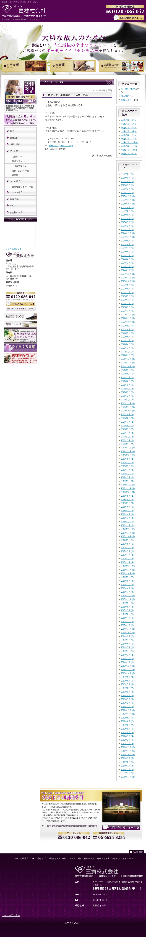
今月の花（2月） (129, 135)
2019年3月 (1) (127, 473)
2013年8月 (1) (127, 681)
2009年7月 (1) (127, 773)
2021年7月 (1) (127, 377)
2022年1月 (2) (127, 355)
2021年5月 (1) (127, 385)
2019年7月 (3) (127, 462)
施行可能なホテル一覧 (22, 186)
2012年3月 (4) (127, 736)
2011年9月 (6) (127, 758)
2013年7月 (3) (127, 684)
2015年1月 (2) (127, 625)
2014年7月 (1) (127, 640)
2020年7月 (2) (127, 422)
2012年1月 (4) (127, 743)
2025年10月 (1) (128, 204)
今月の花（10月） (129, 150)
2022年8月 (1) (127, 329)
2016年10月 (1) (128, 573)
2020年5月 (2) (127, 429)
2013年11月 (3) (128, 669)
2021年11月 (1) (128, 362)
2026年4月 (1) (127, 181)
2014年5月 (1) (127, 647)
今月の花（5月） (129, 124)
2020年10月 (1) (128, 410)
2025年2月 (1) (127, 226)
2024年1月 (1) (127, 270)
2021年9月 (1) (127, 370)
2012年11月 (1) (128, 714)
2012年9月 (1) (127, 718)
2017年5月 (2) (127, 551)
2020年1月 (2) (127, 444)
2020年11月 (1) (128, 407)
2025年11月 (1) (128, 200)
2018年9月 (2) (127, 496)
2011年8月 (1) (127, 762)
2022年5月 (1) (127, 340)
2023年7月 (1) (127, 292)
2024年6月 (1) (127, 252)
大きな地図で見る (14, 249)
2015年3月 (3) (127, 621)
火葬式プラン (18, 156)
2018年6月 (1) (127, 507)
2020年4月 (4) (127, 433)
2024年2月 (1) (127, 266)
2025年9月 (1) (127, 207)
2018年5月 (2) (127, 510)
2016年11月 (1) (128, 570)
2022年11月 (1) (128, 318)
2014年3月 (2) (127, 655)
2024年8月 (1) (127, 244)
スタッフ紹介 (16, 192)
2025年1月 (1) (127, 229)
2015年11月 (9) (128, 599)
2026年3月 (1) (127, 185)
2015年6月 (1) (127, 614)
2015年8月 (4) (127, 607)
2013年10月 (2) (128, 673)
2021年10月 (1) (128, 366)
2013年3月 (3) (127, 699)
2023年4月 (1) (127, 300)
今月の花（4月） (129, 127)
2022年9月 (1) (127, 325)
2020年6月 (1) (127, 425)
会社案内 (14, 138)
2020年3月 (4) (127, 436)
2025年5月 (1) (127, 215)
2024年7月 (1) (127, 248)
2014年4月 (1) (127, 651)
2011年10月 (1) (128, 754)
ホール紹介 (15, 181)
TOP (12, 131)
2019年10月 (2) (128, 455)
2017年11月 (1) (128, 533)
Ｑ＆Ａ (13, 205)
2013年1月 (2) (127, 706)
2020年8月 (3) (127, 418)
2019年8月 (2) (127, 459)
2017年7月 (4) (127, 547)
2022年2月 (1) (127, 351)
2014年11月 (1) (128, 629)
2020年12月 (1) (128, 403)
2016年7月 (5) (127, 584)
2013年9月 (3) (127, 677)
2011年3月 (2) (127, 769)
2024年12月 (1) (128, 233)
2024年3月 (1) (127, 263)
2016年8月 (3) (127, 581)
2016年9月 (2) (127, 577)
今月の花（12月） (129, 142)
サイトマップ (126, 858)
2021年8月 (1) (127, 373)
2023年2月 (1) (127, 307)
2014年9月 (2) (127, 636)
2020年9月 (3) (127, 414)
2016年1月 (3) (127, 592)
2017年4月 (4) (127, 555)
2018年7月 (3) (127, 503)
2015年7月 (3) (127, 610)
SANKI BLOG (128, 89)
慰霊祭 (15, 175)
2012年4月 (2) (127, 732)
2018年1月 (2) (127, 525)
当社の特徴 (15, 144)
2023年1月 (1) (127, 311)
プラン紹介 (15, 151)
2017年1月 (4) (127, 562)
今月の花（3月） (129, 131)
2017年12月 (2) (128, 529)
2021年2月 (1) (127, 396)
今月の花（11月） (129, 146)
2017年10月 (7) (128, 536)
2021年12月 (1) (128, 359)
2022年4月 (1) (127, 344)
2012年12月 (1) (128, 710)
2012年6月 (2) (127, 725)
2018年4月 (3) (127, 514)
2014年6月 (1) (127, 644)
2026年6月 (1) (127, 174)
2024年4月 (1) (127, 259)
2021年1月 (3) (127, 399)
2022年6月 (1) (127, 337)
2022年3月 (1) (127, 348)
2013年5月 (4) (127, 692)
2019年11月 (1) (128, 451)
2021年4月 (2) (127, 388)
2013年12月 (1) (128, 666)
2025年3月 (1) (127, 222)
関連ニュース (127, 100)
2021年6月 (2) (127, 381)
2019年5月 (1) (127, 466)
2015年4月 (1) (127, 618)
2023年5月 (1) (127, 296)
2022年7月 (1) (127, 333)
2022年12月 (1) (128, 314)
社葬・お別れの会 (20, 170)
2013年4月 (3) (127, 695)
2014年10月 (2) (128, 632)
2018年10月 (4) (128, 492)
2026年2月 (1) (127, 189)
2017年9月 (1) (127, 540)
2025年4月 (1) (127, 218)
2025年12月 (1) (128, 196)
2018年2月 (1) (127, 521)
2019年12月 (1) (128, 447)
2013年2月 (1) (127, 703)
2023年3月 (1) (127, 303)
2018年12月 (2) (128, 484)
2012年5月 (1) (127, 729)
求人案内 (125, 96)
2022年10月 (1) (128, 322)
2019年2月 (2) (127, 477)
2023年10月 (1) (128, 281)
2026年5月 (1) (127, 178)
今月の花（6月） (129, 120)
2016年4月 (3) (127, 588)
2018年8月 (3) (127, 499)
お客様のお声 (16, 212)
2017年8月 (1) (127, 544)
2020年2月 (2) (127, 440)
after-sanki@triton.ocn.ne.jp (61, 145)
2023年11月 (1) (128, 277)
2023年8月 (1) (127, 289)
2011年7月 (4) (127, 766)
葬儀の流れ (15, 199)
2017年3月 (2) (127, 558)
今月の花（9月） (129, 153)
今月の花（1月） (129, 138)
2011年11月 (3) (128, 751)
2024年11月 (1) (128, 237)
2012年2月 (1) (127, 740)
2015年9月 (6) (127, 603)
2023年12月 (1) (128, 274)
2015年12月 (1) (128, 595)
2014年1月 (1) (127, 662)
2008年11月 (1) (128, 777)
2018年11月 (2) (128, 488)
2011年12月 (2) (128, 747)
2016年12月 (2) (128, 566)
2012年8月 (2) (127, 721)
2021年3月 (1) (127, 392)
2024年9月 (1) (127, 240)
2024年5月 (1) (127, 255)
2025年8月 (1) (127, 211)
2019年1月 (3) (127, 481)
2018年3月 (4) (127, 518)
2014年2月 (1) (127, 658)
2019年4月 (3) (127, 470)
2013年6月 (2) (127, 688)
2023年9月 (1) (127, 285)
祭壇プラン (17, 161)
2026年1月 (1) (127, 192)
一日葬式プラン (19, 166)
